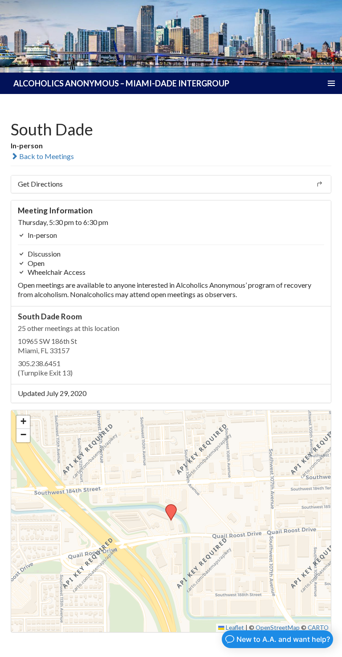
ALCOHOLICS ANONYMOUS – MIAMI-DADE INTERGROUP (121, 83)
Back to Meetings (46, 156)
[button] (168, 507)
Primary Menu (331, 83)
